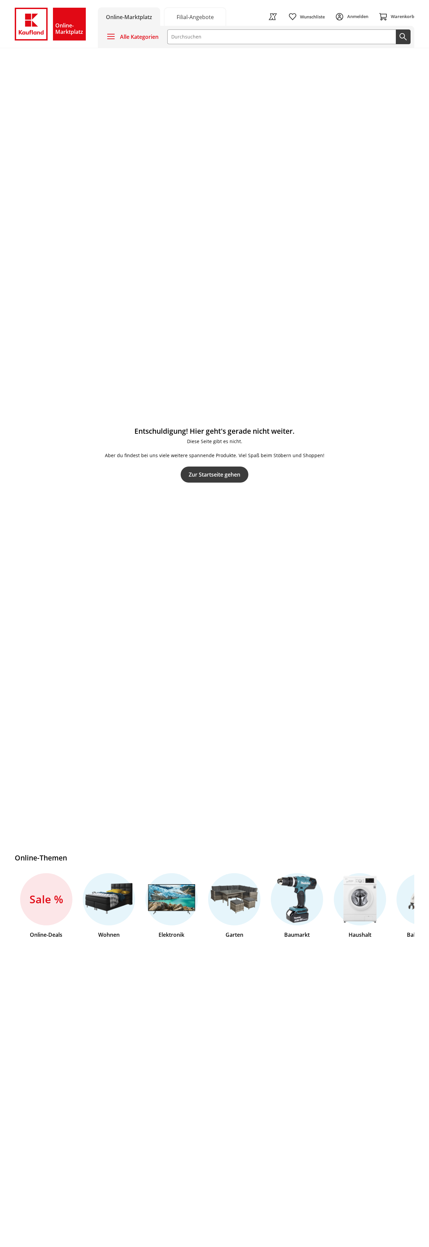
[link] (195, 16)
